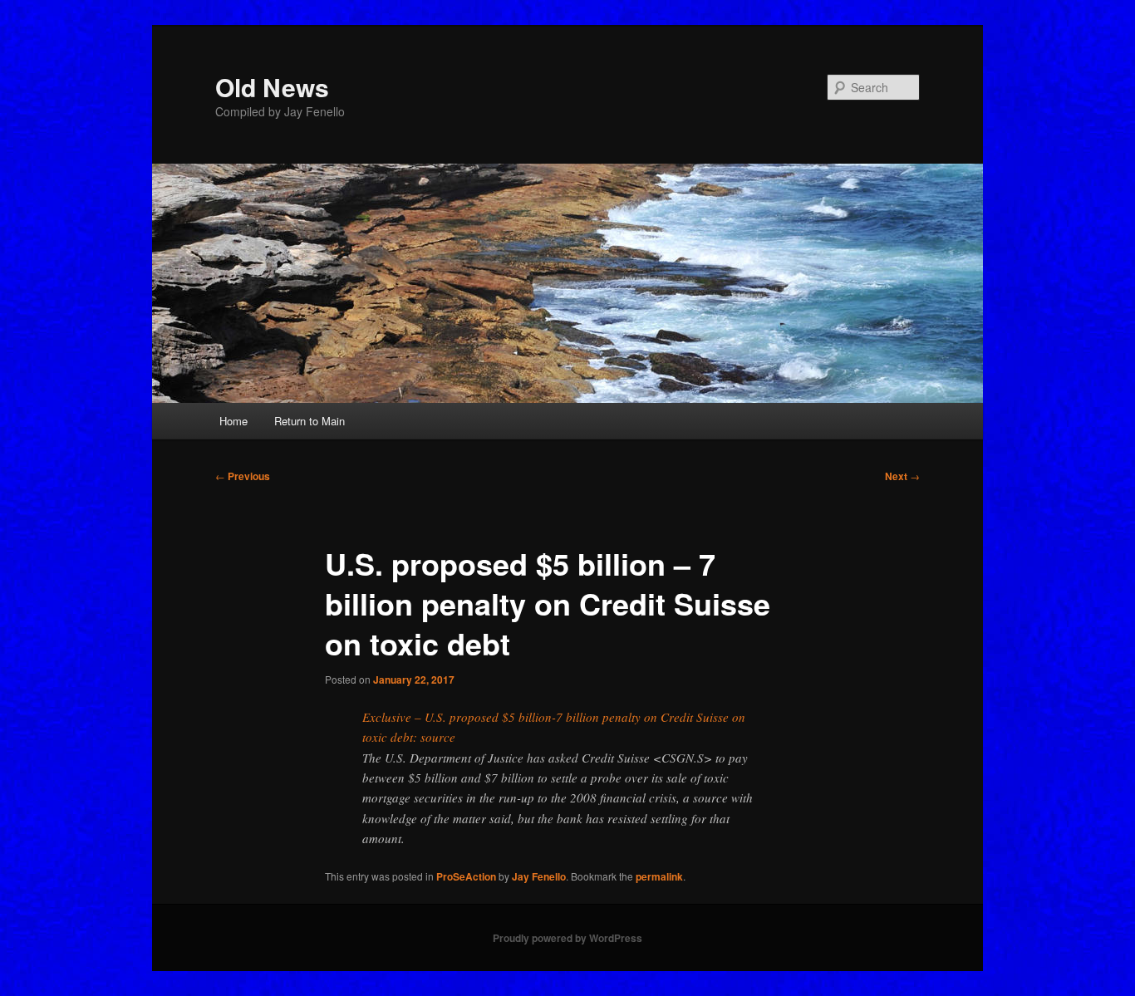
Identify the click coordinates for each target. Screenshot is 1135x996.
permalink (659, 876)
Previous (242, 476)
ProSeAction (466, 876)
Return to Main (309, 421)
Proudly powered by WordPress (567, 937)
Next (902, 476)
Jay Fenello (539, 876)
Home (233, 421)
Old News (272, 87)
